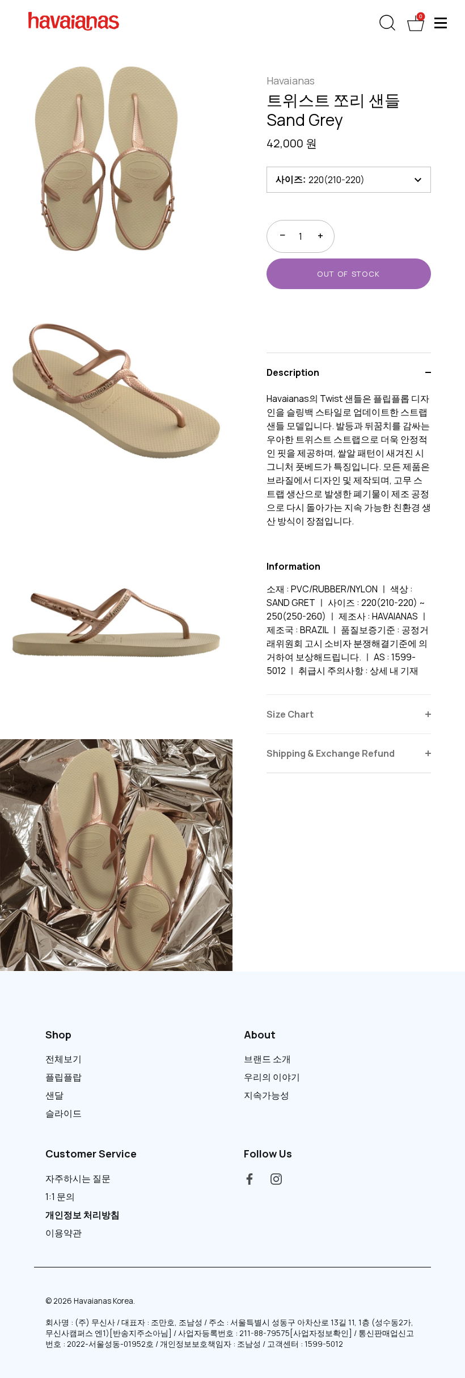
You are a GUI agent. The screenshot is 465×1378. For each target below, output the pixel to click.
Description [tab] (293, 372)
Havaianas (291, 80)
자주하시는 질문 (78, 1178)
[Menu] (441, 22)
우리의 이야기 (272, 1077)
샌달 (54, 1095)
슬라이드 (63, 1113)
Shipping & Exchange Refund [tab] (331, 753)
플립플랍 (63, 1077)
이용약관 (63, 1233)
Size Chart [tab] (290, 714)
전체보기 (63, 1059)
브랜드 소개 (267, 1059)
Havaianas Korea (103, 1301)
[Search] (387, 23)
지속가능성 (266, 1095)
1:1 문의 (60, 1196)
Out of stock (349, 274)
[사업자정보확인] (321, 1333)
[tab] (349, 543)
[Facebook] (249, 1178)
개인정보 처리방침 (82, 1215)
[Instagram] (276, 1178)
